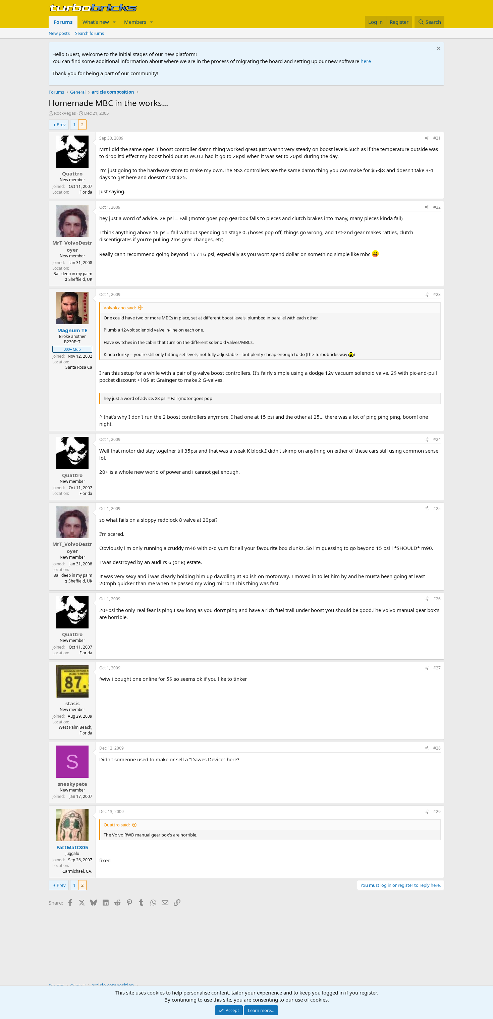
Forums (63, 21)
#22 (437, 207)
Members (135, 21)
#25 (437, 508)
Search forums (89, 33)
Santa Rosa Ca (78, 367)
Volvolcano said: (120, 308)
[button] (114, 22)
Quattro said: (117, 825)
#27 (437, 668)
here (366, 61)
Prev (61, 124)
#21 (437, 138)
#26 (437, 599)
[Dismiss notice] (438, 49)
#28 (437, 748)
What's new (96, 21)
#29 (437, 811)
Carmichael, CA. (77, 871)
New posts (59, 33)
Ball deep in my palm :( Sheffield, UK (72, 276)
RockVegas (65, 113)
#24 (437, 439)
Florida (85, 192)
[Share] (426, 138)
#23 (437, 294)
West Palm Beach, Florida (75, 730)
